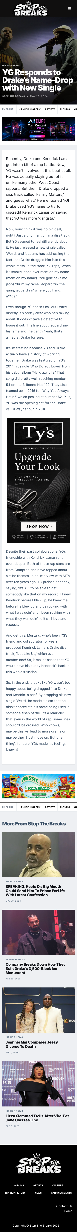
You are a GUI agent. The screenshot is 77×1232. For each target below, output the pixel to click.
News (38, 1192)
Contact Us (64, 1206)
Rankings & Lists (61, 1192)
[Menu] (69, 8)
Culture (57, 1185)
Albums (65, 109)
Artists (50, 109)
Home (68, 1211)
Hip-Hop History (30, 109)
